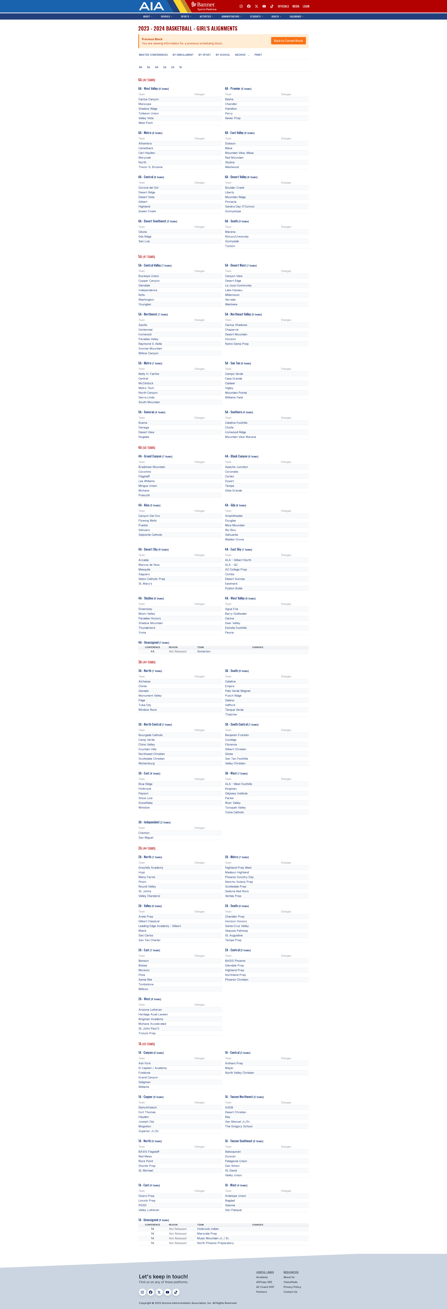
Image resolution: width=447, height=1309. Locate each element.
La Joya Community (238, 285)
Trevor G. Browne (150, 167)
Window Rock (147, 709)
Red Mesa (145, 1156)
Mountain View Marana (240, 437)
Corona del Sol (148, 187)
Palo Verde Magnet (237, 691)
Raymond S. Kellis (150, 344)
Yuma (142, 632)
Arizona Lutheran (150, 1009)
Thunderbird (146, 628)
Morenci (143, 970)
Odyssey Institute (236, 793)
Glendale (144, 285)
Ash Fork (144, 1063)
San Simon (232, 1166)
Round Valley (147, 886)
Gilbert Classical (148, 921)
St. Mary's (145, 583)
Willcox (143, 989)
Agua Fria (231, 609)
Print (258, 54)
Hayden (143, 1117)
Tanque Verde (234, 709)
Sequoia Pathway (236, 930)
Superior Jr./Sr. (148, 1131)
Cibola (142, 232)
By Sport (205, 54)
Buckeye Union (148, 276)
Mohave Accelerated (152, 1024)
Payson (143, 793)
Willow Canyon (148, 353)
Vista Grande (233, 490)
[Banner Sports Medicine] (204, 6)
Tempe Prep (233, 940)
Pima (141, 975)
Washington (146, 299)
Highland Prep (234, 970)
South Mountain (149, 402)
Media (295, 6)
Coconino (144, 471)
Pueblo (143, 525)
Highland (144, 206)
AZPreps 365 (264, 1282)
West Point (145, 123)
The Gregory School (238, 1126)
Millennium (232, 295)
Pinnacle (230, 201)
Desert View (146, 432)
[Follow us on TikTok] (272, 6)
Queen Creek (147, 211)
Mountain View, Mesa (239, 153)
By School (223, 54)
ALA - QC (231, 564)
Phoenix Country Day (239, 877)
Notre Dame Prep (237, 344)
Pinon (142, 881)
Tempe (229, 486)
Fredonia (144, 1072)
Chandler (231, 104)
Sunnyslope (233, 211)
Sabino (229, 700)
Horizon (230, 339)
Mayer (229, 1068)
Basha (229, 99)
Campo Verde (234, 374)
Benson (143, 960)
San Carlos (145, 935)
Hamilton (231, 108)
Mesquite (144, 569)
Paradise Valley (148, 339)
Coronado (231, 471)
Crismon (143, 833)
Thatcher (231, 714)
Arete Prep (145, 916)
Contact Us (290, 1291)
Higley (229, 388)
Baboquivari (233, 1151)
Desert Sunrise (235, 579)
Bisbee (142, 965)
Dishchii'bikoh (147, 1107)
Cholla (229, 427)
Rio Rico (230, 530)
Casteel (230, 383)
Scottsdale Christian (151, 758)
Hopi (141, 872)
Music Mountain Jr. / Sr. (213, 1238)
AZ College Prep (236, 569)
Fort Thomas (147, 1112)
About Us (289, 1277)
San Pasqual (233, 1210)
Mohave (143, 490)
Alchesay (144, 681)
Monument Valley (150, 695)
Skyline (230, 162)
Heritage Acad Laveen (153, 1014)
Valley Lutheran (148, 1210)
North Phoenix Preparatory (215, 1243)
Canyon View (234, 276)
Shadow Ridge (147, 108)
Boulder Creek (234, 187)
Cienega (143, 427)
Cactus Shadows (236, 325)
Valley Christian (235, 763)
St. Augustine (234, 935)
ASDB (229, 1107)
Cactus (229, 618)
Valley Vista (145, 118)
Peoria (229, 632)
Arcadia (143, 560)
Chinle (142, 686)
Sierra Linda (146, 397)
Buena (142, 422)
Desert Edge (233, 280)
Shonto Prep (147, 1166)
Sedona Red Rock (237, 891)
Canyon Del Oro (149, 516)
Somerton (203, 651)
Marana (230, 232)
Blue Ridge (145, 784)
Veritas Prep (233, 896)
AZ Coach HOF (265, 1286)
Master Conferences (153, 54)
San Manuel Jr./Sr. (237, 1121)
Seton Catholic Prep (151, 579)
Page (141, 700)
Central (143, 378)
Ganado (143, 691)
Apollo (142, 325)
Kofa (141, 295)
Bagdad (230, 1200)
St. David (231, 1170)
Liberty (229, 192)
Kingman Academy (150, 1019)
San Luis (144, 241)
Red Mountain (234, 157)
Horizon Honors (236, 921)
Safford (230, 705)
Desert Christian (235, 1112)
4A (156, 67)
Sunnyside (232, 241)
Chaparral (231, 329)
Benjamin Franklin (237, 735)
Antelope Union (235, 1196)
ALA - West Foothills (238, 784)
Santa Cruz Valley (237, 926)
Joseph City (146, 1121)
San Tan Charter (149, 940)
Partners (261, 1291)
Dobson (230, 143)
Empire (229, 686)
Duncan (230, 1156)
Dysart (229, 481)
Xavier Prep (233, 118)
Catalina (230, 681)
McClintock (145, 383)
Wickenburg (146, 763)
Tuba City (144, 705)
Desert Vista (146, 197)
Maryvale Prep (207, 1233)
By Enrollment (183, 54)
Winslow (144, 807)
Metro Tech (146, 388)
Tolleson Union (148, 113)
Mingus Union (147, 486)
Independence (147, 290)
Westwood (232, 167)
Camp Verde (146, 739)
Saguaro (144, 574)
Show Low (145, 798)
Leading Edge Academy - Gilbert (159, 926)
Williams (143, 1087)
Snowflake (145, 803)
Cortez (229, 476)
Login (306, 6)
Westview (231, 304)
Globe (229, 754)
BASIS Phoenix (235, 960)
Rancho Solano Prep (239, 881)
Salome (230, 1205)
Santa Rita (145, 979)
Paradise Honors (149, 618)
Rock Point (145, 1161)
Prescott (144, 495)
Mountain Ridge (235, 197)
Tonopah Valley (235, 807)
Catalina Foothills (236, 422)
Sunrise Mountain (150, 348)
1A (180, 67)
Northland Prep (235, 975)
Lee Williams (146, 481)
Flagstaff (144, 476)
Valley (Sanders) (149, 896)
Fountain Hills (147, 749)
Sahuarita (231, 534)
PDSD (142, 1205)
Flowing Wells (147, 520)
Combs (229, 574)
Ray (227, 1117)
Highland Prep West (238, 867)
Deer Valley (232, 623)
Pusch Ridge (233, 695)
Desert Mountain (236, 334)
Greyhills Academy (150, 867)
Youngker (144, 304)
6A (140, 67)
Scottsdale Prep (235, 886)
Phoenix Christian (236, 979)
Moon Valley (146, 613)
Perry (229, 113)
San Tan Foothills (236, 758)
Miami (142, 930)
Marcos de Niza (148, 564)
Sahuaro (144, 530)
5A (148, 67)
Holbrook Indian (208, 1229)
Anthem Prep (234, 1063)
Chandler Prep (234, 916)
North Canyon (147, 392)
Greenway (145, 609)
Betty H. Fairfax (148, 374)
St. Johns (144, 891)
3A (164, 67)
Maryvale (144, 157)
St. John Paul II (148, 1028)
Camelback (145, 148)
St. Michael (145, 1170)
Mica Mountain (235, 525)
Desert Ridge (146, 192)
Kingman (231, 788)
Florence (231, 744)
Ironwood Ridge (235, 432)
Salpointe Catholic (150, 534)
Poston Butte (233, 588)
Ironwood (144, 334)
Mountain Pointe (236, 392)
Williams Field (234, 397)
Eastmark (231, 583)
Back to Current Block (288, 40)
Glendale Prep (234, 965)
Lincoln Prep (146, 1200)
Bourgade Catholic (150, 735)
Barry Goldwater (236, 613)
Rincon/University (237, 236)
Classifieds (291, 1282)
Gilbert (142, 201)
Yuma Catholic (234, 812)
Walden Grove (234, 539)
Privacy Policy (292, 1286)
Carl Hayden (146, 153)
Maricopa (144, 104)
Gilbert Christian (235, 749)
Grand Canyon (148, 1077)
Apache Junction (236, 467)
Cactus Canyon (148, 99)
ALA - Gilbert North (238, 560)
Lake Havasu (233, 290)
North (142, 162)
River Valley (233, 803)
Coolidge (230, 739)
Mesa (228, 148)
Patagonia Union (236, 1161)
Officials (283, 6)
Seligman (144, 1082)
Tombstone (145, 984)
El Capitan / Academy (152, 1068)
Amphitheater (234, 516)
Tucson (230, 246)
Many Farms (146, 877)
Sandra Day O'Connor (240, 206)
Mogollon (144, 1126)
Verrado (230, 299)
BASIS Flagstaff (148, 1151)
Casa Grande (233, 378)
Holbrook (144, 788)
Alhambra (145, 143)
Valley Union (233, 1175)
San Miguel (145, 837)
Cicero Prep (146, 1196)
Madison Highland (237, 872)
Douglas (230, 520)
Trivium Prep (147, 1033)
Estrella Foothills (236, 628)
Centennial (145, 329)
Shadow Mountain (150, 623)
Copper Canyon (149, 280)
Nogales (143, 437)
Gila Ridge (144, 236)
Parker (229, 798)
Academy (262, 1277)
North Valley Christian (239, 1072)
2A (172, 67)
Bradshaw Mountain (151, 467)
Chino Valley (146, 744)
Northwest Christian (151, 754)
